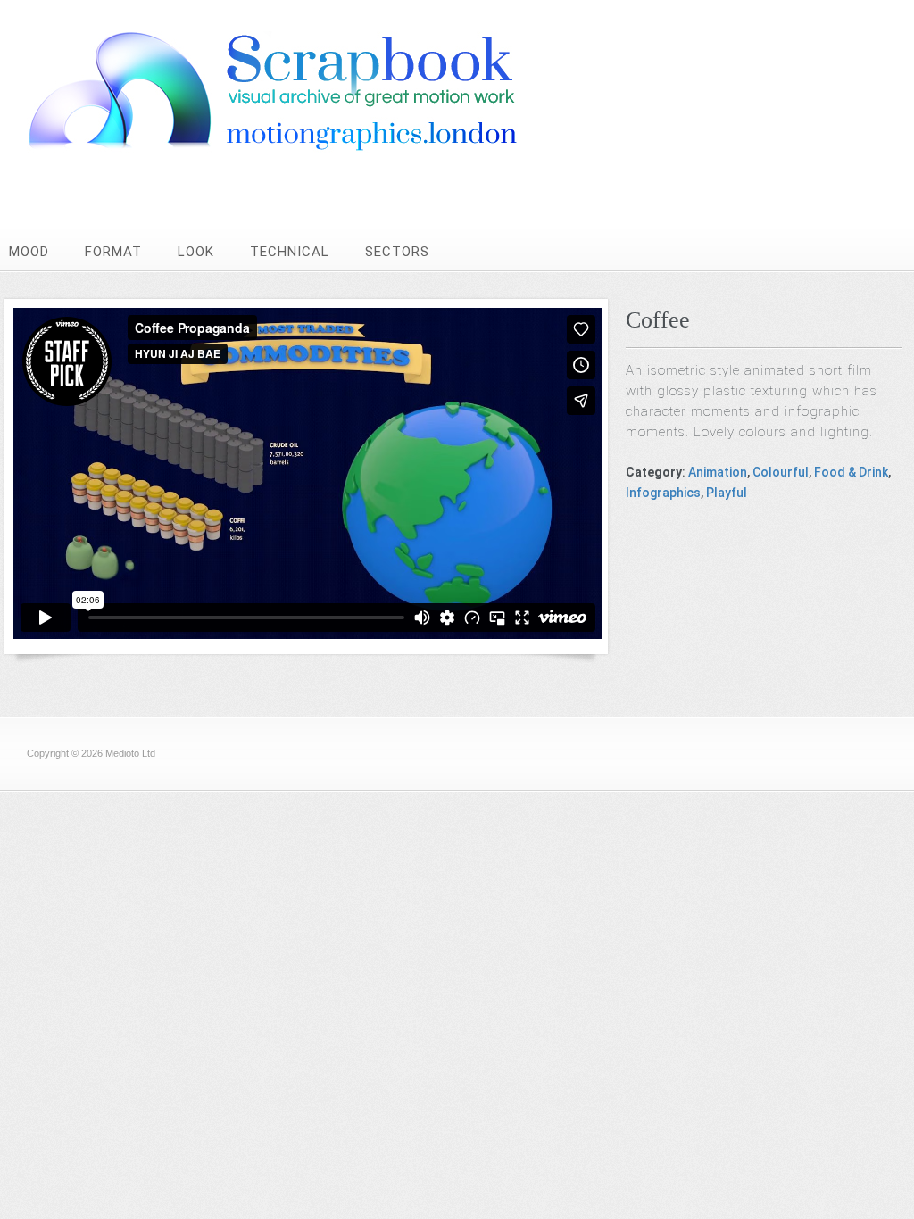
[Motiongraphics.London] (308, 148)
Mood (29, 252)
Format (113, 252)
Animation (717, 472)
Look (196, 252)
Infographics (663, 492)
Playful (726, 492)
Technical (289, 252)
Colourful (780, 472)
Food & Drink (851, 472)
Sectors (397, 252)
